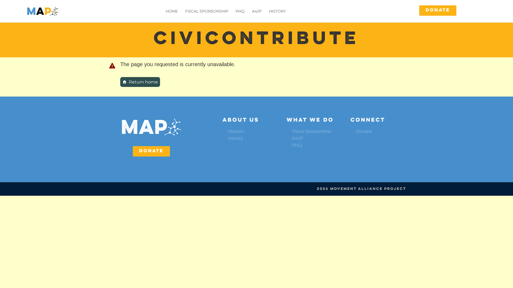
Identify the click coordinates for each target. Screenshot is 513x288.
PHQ (240, 11)
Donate (364, 131)
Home (172, 11)
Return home (143, 82)
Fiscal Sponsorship (206, 11)
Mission (236, 131)
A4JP (257, 11)
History (277, 11)
